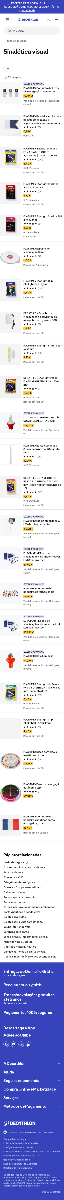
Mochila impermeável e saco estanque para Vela (32, 956)
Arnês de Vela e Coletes (17, 941)
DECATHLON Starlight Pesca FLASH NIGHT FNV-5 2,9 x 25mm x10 (42, 381)
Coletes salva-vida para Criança (23, 921)
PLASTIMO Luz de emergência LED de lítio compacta (41, 522)
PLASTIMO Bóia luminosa (38, 655)
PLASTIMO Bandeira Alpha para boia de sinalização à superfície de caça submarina (42, 119)
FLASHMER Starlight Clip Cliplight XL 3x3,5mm (38, 282)
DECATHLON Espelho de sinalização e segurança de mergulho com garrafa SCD (40, 317)
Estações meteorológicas (19, 882)
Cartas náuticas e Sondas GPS (21, 911)
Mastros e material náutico (19, 946)
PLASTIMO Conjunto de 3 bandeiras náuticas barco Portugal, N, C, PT (39, 820)
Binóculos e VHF (13, 877)
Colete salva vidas (14, 916)
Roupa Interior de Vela (16, 926)
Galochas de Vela (14, 892)
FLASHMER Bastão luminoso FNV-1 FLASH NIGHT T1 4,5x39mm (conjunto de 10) (40, 152)
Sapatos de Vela (13, 872)
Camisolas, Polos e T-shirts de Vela (24, 951)
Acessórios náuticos (16, 902)
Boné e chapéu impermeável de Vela (25, 936)
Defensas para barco (16, 931)
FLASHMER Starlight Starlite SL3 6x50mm (42, 347)
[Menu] (7, 20)
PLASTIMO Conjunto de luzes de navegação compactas (41, 90)
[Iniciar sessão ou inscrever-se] (48, 20)
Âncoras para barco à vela (19, 897)
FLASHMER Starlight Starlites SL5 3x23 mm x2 (41, 185)
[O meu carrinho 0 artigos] (56, 20)
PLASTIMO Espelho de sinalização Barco (36, 250)
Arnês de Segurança (16, 862)
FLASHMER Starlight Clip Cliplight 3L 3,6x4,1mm (38, 721)
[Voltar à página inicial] (28, 19)
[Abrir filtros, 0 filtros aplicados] (8, 68)
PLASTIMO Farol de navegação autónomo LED (42, 786)
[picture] (10, 93)
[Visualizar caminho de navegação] (4, 41)
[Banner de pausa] (52, 7)
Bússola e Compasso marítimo (21, 887)
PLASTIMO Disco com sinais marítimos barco (40, 753)
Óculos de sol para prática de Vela (24, 867)
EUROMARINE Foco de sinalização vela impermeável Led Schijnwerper (41, 556)
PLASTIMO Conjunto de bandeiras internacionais (38, 590)
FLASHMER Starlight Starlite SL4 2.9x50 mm (42, 218)
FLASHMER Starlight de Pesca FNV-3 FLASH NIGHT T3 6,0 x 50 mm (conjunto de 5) (42, 687)
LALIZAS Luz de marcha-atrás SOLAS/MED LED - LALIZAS (41, 419)
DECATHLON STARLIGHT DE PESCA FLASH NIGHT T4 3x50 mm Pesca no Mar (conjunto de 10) (42, 483)
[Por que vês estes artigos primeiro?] (5, 77)
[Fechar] (58, 7)
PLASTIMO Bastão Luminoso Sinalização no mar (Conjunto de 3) (41, 449)
